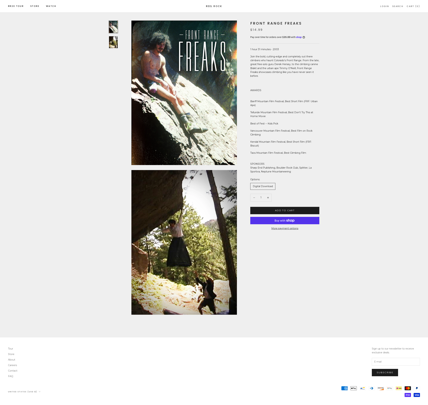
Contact (12, 370)
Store (34, 6)
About (11, 359)
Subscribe (385, 372)
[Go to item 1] (113, 27)
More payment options (284, 228)
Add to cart (285, 210)
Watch (51, 6)
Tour (10, 348)
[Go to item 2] (113, 42)
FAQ (10, 376)
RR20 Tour (16, 6)
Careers (12, 365)
